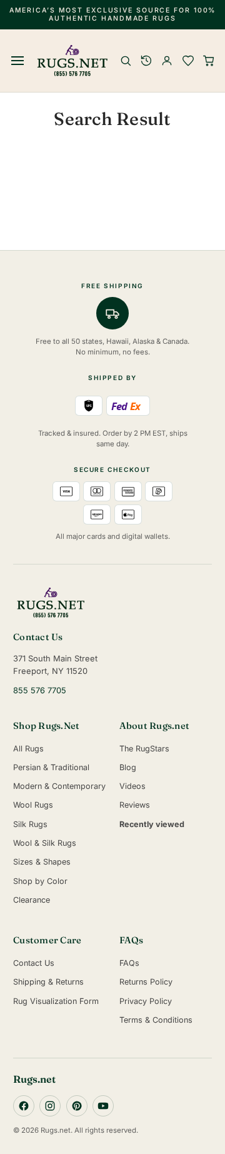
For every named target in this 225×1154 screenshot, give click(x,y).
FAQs (129, 963)
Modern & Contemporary (59, 786)
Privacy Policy (145, 1001)
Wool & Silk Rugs (44, 843)
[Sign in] (167, 61)
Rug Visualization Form (56, 1001)
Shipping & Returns (48, 981)
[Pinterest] (77, 1105)
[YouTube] (103, 1105)
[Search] (126, 61)
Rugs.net (34, 1079)
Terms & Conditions (155, 1020)
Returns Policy (145, 981)
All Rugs (28, 748)
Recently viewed (151, 824)
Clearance (31, 900)
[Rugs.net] (112, 602)
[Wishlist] (188, 61)
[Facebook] (23, 1105)
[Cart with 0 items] (209, 61)
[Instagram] (50, 1105)
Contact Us (33, 963)
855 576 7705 (39, 690)
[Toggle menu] (18, 61)
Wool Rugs (33, 805)
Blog (127, 767)
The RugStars (144, 748)
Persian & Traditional (51, 767)
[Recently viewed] (146, 61)
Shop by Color (40, 881)
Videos (132, 786)
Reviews (134, 805)
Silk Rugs (30, 824)
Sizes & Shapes (42, 861)
